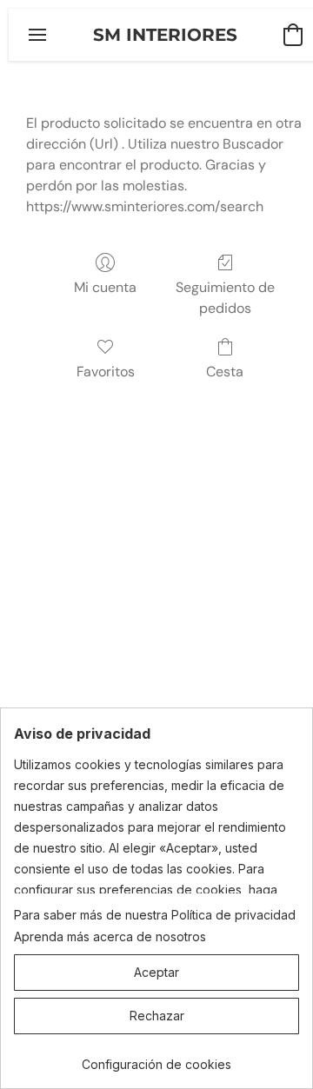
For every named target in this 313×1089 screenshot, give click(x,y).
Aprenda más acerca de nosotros (110, 936)
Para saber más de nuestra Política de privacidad (155, 914)
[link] (156, 1058)
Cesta (224, 371)
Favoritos (106, 371)
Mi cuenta (105, 287)
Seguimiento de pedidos (225, 297)
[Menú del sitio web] (37, 34)
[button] (165, 34)
